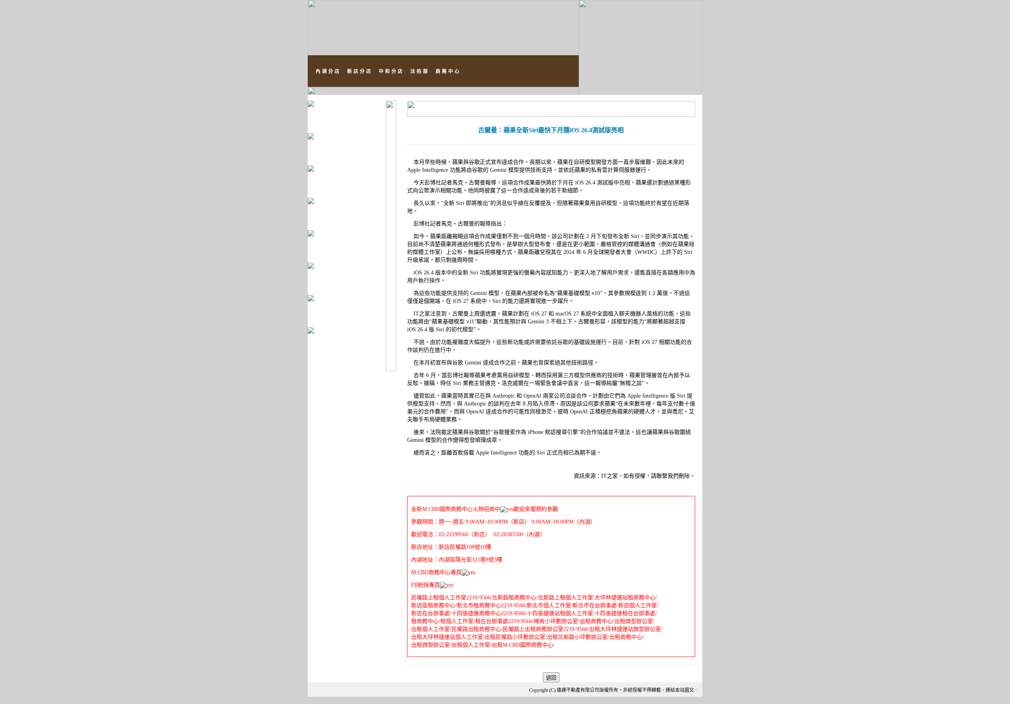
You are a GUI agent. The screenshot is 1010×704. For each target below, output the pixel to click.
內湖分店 (328, 71)
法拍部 (419, 71)
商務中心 (448, 71)
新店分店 (359, 71)
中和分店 (391, 71)
